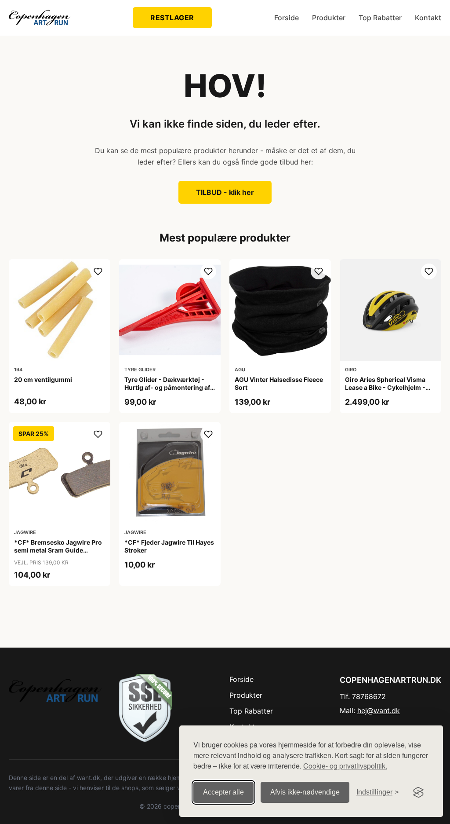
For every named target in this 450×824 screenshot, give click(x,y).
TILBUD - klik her (225, 192)
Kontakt (428, 17)
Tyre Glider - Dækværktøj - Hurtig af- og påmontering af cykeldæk (167, 387)
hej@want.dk (378, 710)
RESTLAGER (172, 17)
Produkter (328, 17)
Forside (286, 17)
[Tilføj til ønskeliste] (98, 271)
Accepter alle (223, 792)
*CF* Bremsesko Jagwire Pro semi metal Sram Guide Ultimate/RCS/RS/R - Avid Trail (59, 550)
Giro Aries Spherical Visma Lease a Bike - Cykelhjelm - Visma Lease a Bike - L (385, 387)
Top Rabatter (380, 17)
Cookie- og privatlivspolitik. (345, 766)
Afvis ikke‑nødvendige (305, 792)
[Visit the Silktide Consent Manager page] (418, 792)
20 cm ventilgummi (43, 379)
